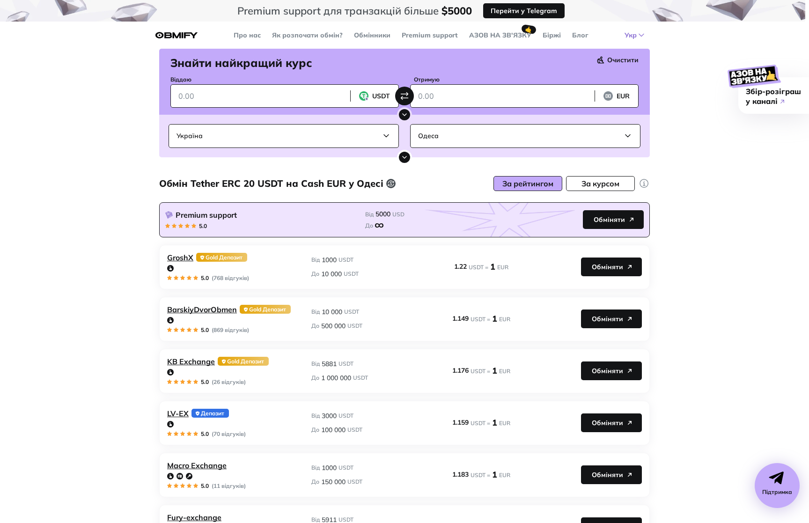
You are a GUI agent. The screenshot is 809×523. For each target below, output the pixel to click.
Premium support (430, 35)
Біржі (552, 35)
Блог (580, 35)
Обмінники (372, 35)
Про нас (247, 35)
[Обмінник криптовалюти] (176, 35)
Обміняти (609, 219)
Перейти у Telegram (524, 11)
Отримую (427, 79)
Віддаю (180, 79)
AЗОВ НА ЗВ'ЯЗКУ (500, 35)
